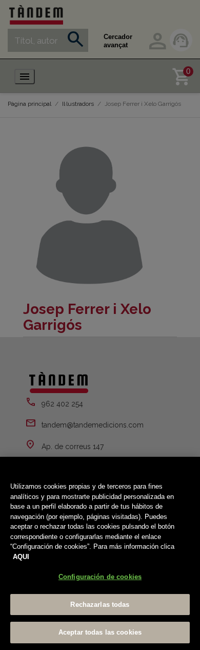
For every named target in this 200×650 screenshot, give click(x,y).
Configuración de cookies (100, 577)
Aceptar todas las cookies (100, 632)
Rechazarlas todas (99, 604)
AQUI (21, 557)
